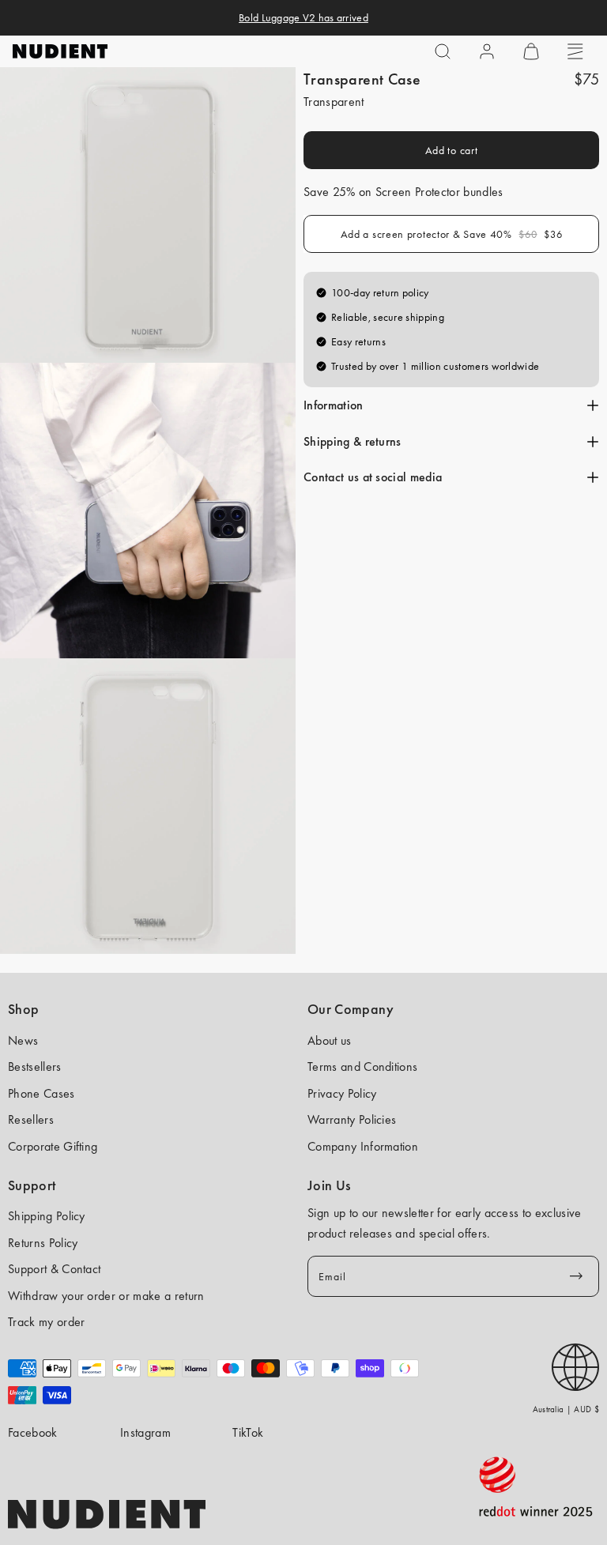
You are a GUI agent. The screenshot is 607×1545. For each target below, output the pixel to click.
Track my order (46, 1321)
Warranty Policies (351, 1119)
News (23, 1040)
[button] (443, 51)
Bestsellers (35, 1066)
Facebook (33, 1432)
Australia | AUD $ (566, 1409)
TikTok (247, 1432)
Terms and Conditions (362, 1066)
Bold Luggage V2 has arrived (303, 17)
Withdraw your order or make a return (106, 1295)
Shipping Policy (46, 1216)
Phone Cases (41, 1093)
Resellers (31, 1119)
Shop (23, 1009)
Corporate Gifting (52, 1146)
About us (329, 1040)
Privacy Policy (341, 1093)
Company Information (362, 1146)
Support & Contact (54, 1268)
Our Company (350, 1009)
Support (32, 1185)
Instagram (145, 1432)
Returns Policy (42, 1242)
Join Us (329, 1185)
